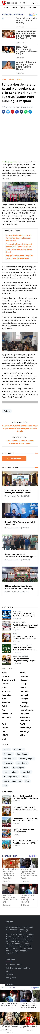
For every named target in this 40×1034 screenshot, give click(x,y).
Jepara (15, 611)
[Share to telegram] (30, 112)
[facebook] (21, 2)
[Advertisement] (20, 137)
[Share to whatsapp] (26, 112)
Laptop (22, 7)
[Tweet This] (8, 112)
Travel (6, 7)
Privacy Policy (11, 978)
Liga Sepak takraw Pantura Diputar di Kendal (23, 831)
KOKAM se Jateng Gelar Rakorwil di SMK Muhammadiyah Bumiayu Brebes (19, 588)
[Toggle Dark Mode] (29, 3)
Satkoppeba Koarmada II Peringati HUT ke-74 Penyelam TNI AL (24, 798)
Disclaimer (10, 974)
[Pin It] (12, 112)
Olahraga (22, 622)
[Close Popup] (2, 985)
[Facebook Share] (3, 112)
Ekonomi (24, 645)
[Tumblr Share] (21, 112)
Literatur (14, 7)
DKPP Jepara (17, 645)
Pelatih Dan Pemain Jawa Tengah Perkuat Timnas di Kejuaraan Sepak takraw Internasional (25, 627)
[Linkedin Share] (17, 112)
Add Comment (15, 459)
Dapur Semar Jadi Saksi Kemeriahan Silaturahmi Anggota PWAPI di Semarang (20, 556)
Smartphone (32, 7)
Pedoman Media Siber (14, 965)
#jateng (7, 411)
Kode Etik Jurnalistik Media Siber (18, 968)
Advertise (9, 971)
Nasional (16, 622)
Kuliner (20, 611)
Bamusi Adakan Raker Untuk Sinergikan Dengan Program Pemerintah (19, 238)
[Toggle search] (33, 3)
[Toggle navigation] (36, 2)
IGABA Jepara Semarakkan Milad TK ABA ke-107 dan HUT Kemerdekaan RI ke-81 (25, 820)
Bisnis (15, 656)
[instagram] (24, 2)
